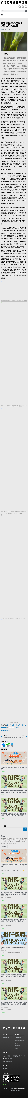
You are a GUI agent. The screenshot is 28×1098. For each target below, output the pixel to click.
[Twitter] (23, 6)
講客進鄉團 (17, 1045)
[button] (2, 15)
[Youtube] (26, 6)
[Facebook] (19, 6)
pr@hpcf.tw (9, 1061)
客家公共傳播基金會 (8, 1037)
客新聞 (16, 1043)
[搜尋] (26, 11)
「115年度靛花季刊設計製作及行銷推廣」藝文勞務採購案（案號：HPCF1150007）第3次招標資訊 (14, 1004)
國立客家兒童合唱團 (19, 1040)
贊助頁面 (5, 1069)
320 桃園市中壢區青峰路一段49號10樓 (15, 1056)
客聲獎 (16, 1048)
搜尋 (4, 826)
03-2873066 (9, 1058)
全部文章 (4, 846)
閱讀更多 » (3, 771)
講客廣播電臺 (18, 1037)
